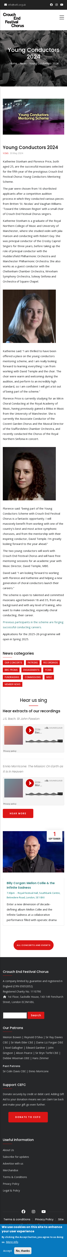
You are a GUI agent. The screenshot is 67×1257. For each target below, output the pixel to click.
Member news (12, 684)
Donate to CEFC (28, 1117)
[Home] (13, 19)
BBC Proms (11, 669)
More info (12, 1242)
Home (13, 63)
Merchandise (10, 1170)
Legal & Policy (11, 1190)
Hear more (18, 813)
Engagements (31, 669)
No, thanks (23, 1250)
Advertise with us (13, 1163)
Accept (7, 1251)
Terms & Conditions (15, 1177)
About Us (8, 1150)
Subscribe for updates (16, 1157)
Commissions (33, 677)
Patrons (33, 662)
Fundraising (12, 677)
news (23, 63)
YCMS (5, 153)
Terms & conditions (17, 1219)
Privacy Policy (11, 1183)
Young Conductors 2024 (43, 63)
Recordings (50, 662)
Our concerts (13, 662)
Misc (49, 677)
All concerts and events (33, 945)
